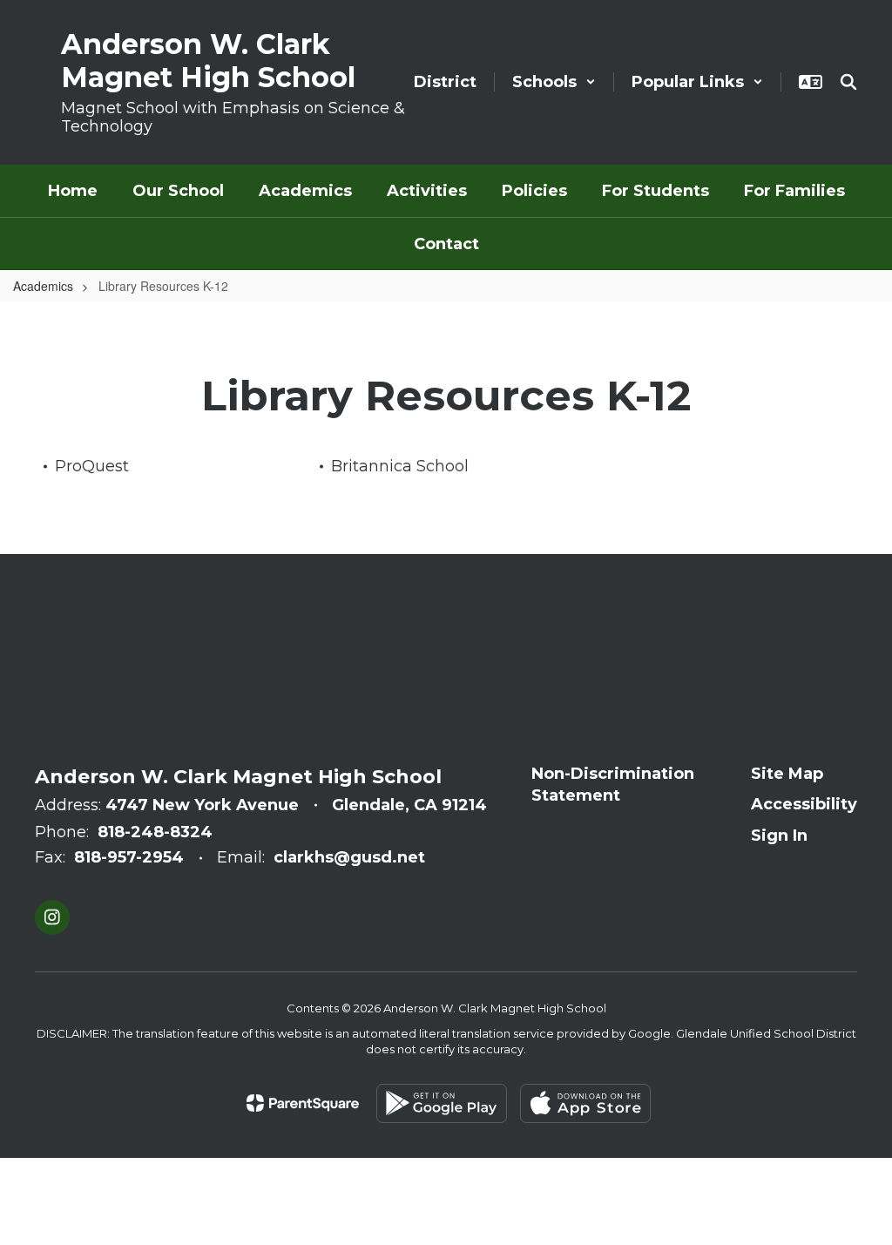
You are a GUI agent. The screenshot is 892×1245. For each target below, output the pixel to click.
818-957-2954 (129, 857)
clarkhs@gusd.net (349, 857)
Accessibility (804, 804)
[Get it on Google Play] (441, 1103)
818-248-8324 (155, 832)
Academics (43, 285)
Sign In (779, 835)
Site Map (787, 773)
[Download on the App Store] (585, 1103)
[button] (554, 81)
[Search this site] (848, 82)
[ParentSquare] (302, 1103)
